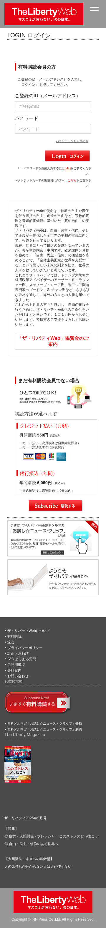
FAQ (68, 168)
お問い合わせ (18, 675)
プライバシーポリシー (25, 647)
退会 (10, 641)
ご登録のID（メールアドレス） (48, 95)
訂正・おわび (18, 653)
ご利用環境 (16, 664)
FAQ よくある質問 (21, 658)
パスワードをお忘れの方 (72, 140)
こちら (72, 180)
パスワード (26, 118)
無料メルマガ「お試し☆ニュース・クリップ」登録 (44, 723)
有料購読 (14, 635)
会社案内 (14, 670)
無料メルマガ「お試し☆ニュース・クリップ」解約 (44, 729)
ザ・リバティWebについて (28, 630)
